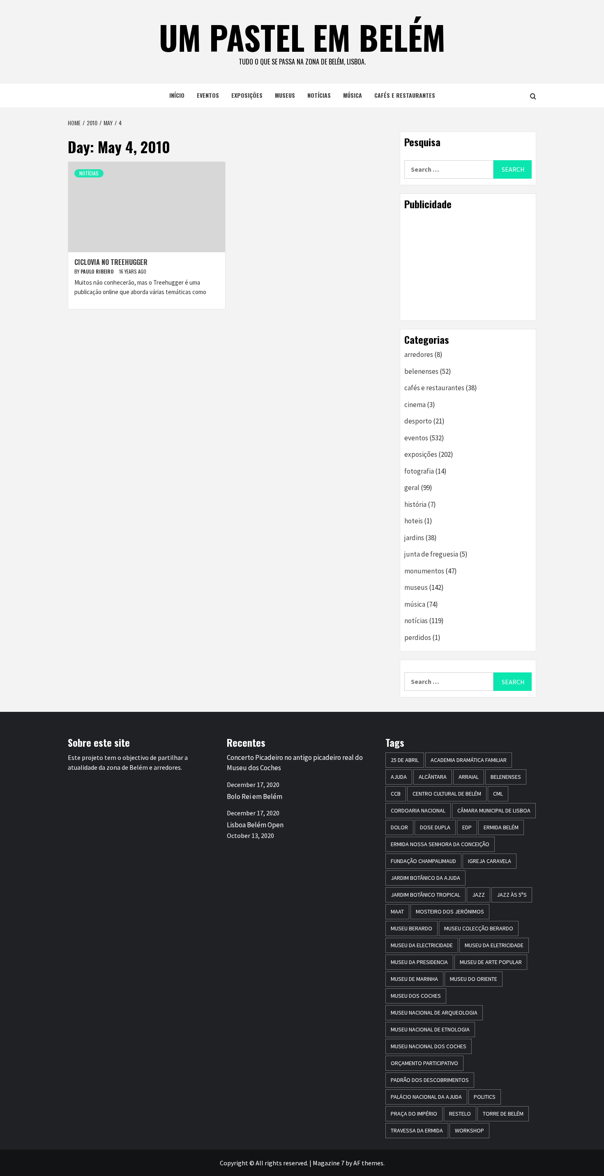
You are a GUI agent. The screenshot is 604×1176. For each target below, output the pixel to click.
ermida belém (501, 827)
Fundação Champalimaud (423, 861)
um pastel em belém (302, 37)
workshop (469, 1130)
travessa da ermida (417, 1130)
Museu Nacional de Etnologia (430, 1029)
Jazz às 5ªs (512, 894)
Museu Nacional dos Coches (428, 1046)
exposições (247, 95)
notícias (319, 95)
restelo (460, 1113)
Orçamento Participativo (424, 1063)
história (415, 504)
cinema (415, 404)
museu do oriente (473, 979)
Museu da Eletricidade (494, 945)
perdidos (417, 637)
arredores (418, 354)
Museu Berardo (411, 928)
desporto (418, 421)
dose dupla (435, 827)
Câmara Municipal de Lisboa (493, 810)
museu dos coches (416, 995)
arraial (469, 776)
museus (285, 95)
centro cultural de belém (447, 793)
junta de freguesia (431, 554)
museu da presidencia (419, 962)
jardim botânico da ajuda (425, 877)
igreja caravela (489, 861)
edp (467, 827)
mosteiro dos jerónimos (450, 911)
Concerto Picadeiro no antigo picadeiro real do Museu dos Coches (295, 763)
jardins (414, 537)
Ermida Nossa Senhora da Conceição (440, 844)
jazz (478, 894)
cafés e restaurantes (404, 95)
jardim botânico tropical (425, 894)
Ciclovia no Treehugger (111, 262)
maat (397, 911)
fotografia (419, 471)
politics (485, 1096)
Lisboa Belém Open (255, 824)
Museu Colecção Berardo (478, 928)
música (352, 95)
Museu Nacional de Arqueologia (434, 1012)
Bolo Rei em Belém (254, 796)
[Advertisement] (468, 265)
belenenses (421, 371)
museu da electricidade (422, 945)
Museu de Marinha (414, 979)
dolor (399, 827)
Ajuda (399, 776)
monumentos (424, 570)
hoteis (413, 520)
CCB (396, 793)
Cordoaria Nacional (418, 810)
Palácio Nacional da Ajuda (426, 1096)
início (176, 95)
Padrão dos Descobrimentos (430, 1080)
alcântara (433, 776)
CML (498, 793)
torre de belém (503, 1113)
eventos (208, 95)
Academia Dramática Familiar (469, 760)
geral (412, 487)
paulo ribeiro (98, 271)
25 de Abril (405, 760)
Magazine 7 (328, 1163)
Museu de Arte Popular (491, 962)
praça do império (414, 1113)
